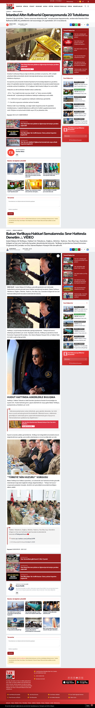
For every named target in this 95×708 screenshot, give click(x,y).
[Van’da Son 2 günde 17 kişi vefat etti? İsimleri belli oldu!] (33, 606)
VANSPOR (19, 6)
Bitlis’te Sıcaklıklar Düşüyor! (15, 173)
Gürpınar (47, 702)
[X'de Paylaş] (73, 25)
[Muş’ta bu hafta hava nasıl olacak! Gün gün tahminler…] (51, 622)
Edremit (17, 702)
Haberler (8, 11)
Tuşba (12, 702)
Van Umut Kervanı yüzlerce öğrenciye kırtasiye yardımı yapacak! (33, 175)
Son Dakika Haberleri (55, 697)
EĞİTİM (51, 6)
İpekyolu (8, 702)
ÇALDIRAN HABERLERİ (80, 96)
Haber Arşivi (73, 697)
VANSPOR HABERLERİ (80, 89)
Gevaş (42, 702)
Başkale (38, 702)
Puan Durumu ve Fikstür (14, 697)
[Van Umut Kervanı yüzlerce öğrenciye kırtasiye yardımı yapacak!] (33, 168)
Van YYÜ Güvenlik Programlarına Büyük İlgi (80, 122)
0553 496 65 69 (40, 676)
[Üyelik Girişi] (87, 1)
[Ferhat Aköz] (11, 152)
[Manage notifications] (92, 705)
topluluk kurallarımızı (21, 218)
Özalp (29, 702)
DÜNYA (70, 6)
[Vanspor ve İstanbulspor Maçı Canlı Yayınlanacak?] (15, 184)
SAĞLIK (45, 6)
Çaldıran (34, 702)
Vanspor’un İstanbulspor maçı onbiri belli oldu (80, 93)
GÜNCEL (25, 6)
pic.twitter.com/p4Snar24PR (25, 538)
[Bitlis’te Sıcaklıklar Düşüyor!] (15, 168)
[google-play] (82, 682)
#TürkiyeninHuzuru (21, 534)
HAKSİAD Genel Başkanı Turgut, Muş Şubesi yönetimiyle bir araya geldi (32, 630)
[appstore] (68, 682)
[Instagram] (74, 678)
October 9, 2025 (30, 542)
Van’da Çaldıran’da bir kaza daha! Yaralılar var (79, 100)
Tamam (87, 705)
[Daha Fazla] (79, 25)
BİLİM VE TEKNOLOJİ (60, 6)
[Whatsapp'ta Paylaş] (76, 25)
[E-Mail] (17, 155)
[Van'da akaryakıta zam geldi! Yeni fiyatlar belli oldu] (51, 168)
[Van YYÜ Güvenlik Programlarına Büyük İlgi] (15, 622)
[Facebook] (69, 678)
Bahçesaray (57, 702)
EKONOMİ (39, 6)
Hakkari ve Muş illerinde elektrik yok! (80, 114)
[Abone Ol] (87, 25)
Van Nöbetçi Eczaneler (14, 694)
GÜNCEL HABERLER (17, 11)
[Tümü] (87, 78)
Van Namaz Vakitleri (55, 694)
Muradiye (24, 702)
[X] (71, 678)
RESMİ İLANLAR (77, 6)
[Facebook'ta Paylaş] (71, 25)
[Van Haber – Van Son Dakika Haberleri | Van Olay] (10, 6)
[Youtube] (77, 678)
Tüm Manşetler (33, 697)
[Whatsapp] (79, 678)
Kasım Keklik (20, 586)
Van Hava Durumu (34, 694)
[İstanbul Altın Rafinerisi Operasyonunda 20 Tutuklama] (33, 44)
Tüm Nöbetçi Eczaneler (76, 140)
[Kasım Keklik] (11, 587)
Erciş (20, 702)
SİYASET (31, 6)
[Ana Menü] (88, 6)
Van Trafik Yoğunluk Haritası (76, 694)
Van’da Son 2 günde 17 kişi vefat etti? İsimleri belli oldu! (80, 107)
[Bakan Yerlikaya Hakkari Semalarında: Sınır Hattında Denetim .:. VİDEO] (33, 269)
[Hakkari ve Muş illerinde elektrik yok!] (51, 606)
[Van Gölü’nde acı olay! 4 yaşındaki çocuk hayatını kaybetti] (15, 606)
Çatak (51, 702)
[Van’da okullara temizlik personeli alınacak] (51, 184)
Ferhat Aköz (20, 151)
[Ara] (85, 6)
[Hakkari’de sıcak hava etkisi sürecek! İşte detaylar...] (33, 184)
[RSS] (82, 678)
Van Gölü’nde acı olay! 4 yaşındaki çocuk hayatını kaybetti (81, 85)
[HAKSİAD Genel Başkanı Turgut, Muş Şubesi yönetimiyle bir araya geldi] (33, 622)
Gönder (10, 213)
